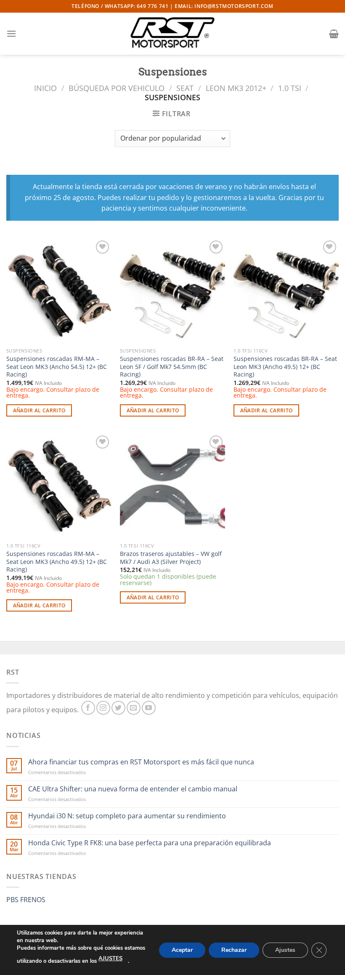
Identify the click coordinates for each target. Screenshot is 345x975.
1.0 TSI (289, 88)
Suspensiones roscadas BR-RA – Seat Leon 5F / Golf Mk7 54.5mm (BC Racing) (171, 366)
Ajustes (285, 950)
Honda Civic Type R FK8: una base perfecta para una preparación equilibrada (149, 843)
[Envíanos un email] (134, 708)
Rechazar (234, 950)
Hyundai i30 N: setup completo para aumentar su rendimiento (127, 816)
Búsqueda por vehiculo (117, 88)
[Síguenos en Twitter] (118, 708)
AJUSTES (110, 958)
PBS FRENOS (25, 899)
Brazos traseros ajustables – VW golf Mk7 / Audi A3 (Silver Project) (171, 558)
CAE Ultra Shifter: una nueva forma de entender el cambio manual (132, 789)
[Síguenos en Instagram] (103, 708)
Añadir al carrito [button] (39, 410)
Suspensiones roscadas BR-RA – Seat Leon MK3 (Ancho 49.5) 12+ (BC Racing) (285, 366)
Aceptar (182, 950)
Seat (185, 88)
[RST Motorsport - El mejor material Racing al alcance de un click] (172, 33)
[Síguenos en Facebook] (88, 708)
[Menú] (11, 33)
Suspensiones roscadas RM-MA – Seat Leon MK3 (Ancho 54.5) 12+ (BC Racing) (56, 366)
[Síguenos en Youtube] (149, 708)
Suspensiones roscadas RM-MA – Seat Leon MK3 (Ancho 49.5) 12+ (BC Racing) (56, 561)
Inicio (45, 88)
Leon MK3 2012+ (236, 88)
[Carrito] (334, 33)
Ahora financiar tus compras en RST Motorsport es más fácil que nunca (141, 762)
